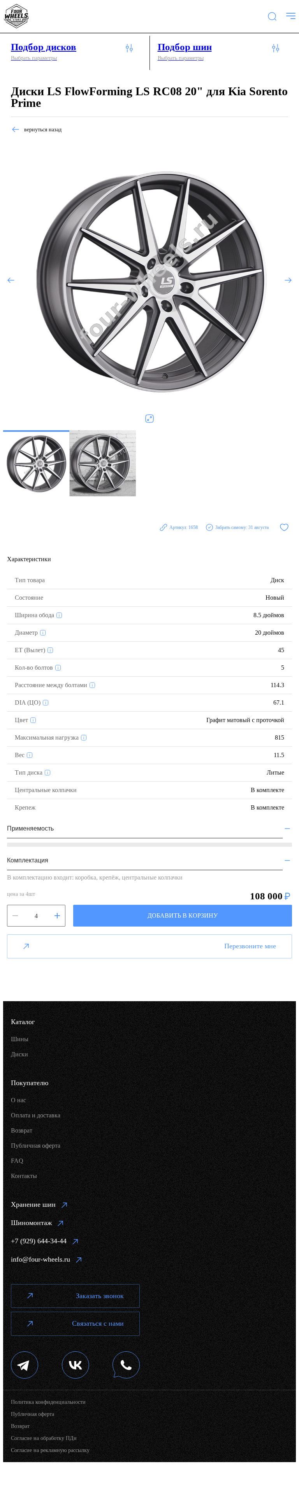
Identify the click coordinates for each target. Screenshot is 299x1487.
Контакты (24, 1176)
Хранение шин (33, 1204)
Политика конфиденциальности (48, 1402)
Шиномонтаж (31, 1223)
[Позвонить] (126, 1366)
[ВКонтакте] (75, 1366)
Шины (19, 1039)
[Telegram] (25, 1366)
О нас (18, 1100)
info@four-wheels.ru (40, 1259)
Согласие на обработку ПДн (44, 1438)
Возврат (21, 1130)
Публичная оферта (35, 1145)
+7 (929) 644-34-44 (39, 1241)
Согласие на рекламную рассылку (50, 1450)
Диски (19, 1054)
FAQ (17, 1160)
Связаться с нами (98, 1323)
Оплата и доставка (35, 1115)
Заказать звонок (100, 1296)
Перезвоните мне (250, 946)
